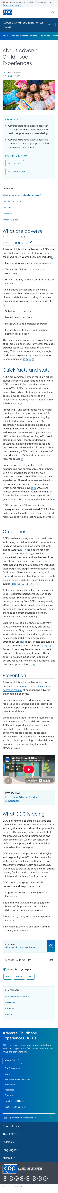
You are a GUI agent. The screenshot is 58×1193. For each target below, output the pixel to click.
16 (39, 616)
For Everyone (14, 163)
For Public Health (16, 171)
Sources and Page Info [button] (19, 960)
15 (38, 584)
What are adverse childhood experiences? (22, 195)
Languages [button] (10, 1150)
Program (9, 1014)
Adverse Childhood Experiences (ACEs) (23, 25)
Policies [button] (8, 1142)
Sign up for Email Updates (21, 1117)
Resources (9, 1008)
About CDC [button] (10, 1134)
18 (45, 645)
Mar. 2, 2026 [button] (14, 76)
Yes (7, 976)
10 (19, 584)
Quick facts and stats (12, 201)
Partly (19, 976)
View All (10, 1060)
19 (49, 645)
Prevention (45, 35)
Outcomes (7, 207)
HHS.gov (7, 1186)
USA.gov (18, 1186)
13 (30, 584)
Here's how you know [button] (13, 5)
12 (26, 584)
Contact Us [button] (10, 1126)
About (5, 35)
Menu (50, 25)
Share (50, 960)
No (30, 976)
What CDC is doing (11, 220)
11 (23, 584)
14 (34, 584)
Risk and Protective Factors (24, 35)
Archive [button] (8, 1158)
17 (41, 645)
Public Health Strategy (15, 1106)
